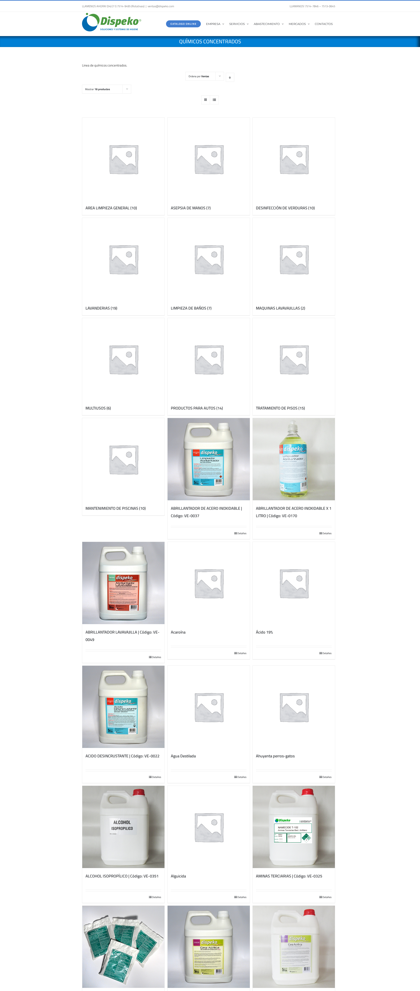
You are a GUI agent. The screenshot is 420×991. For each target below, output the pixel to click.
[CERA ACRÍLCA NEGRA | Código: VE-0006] (209, 947)
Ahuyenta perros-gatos (275, 756)
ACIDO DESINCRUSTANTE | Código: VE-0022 (122, 756)
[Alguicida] (209, 827)
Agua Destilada (183, 756)
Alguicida (178, 876)
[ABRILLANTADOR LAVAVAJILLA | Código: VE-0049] (123, 583)
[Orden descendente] (230, 77)
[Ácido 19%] (294, 583)
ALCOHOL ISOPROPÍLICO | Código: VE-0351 (122, 876)
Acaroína (178, 632)
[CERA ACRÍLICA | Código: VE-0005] (294, 947)
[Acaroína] (209, 583)
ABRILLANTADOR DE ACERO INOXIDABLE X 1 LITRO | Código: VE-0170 (293, 512)
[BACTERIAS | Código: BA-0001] (123, 947)
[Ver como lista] (214, 100)
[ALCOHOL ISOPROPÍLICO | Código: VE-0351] (123, 827)
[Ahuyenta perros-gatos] (294, 707)
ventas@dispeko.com (161, 6)
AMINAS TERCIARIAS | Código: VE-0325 (289, 876)
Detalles (242, 533)
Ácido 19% (264, 632)
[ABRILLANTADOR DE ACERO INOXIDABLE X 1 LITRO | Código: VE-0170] (294, 459)
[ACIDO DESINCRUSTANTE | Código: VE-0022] (123, 707)
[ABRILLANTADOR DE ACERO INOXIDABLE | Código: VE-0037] (209, 459)
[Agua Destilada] (209, 707)
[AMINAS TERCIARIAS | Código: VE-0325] (294, 827)
